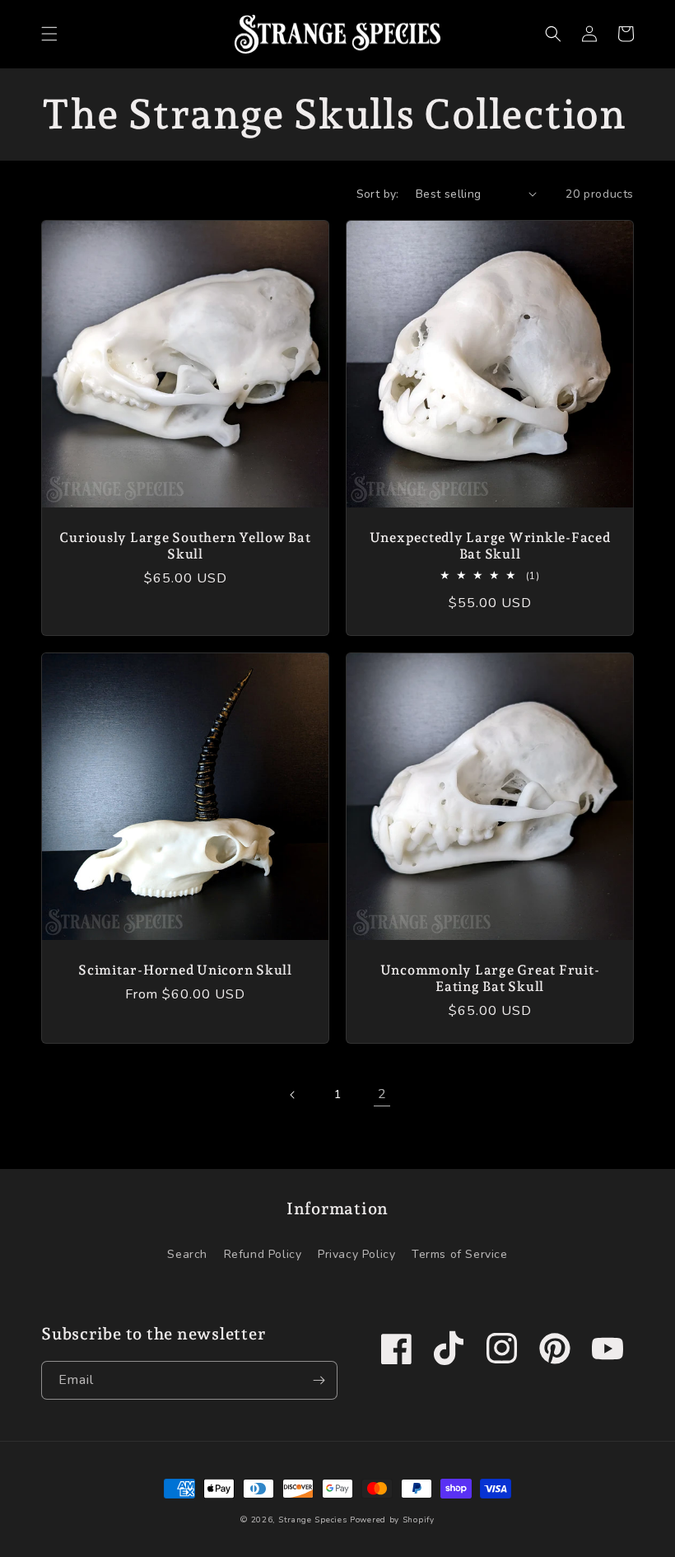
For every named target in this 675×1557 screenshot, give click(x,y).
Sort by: (377, 194)
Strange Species (312, 1520)
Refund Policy (263, 1254)
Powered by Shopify (392, 1520)
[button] (49, 34)
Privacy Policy (356, 1254)
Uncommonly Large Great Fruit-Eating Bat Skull (490, 978)
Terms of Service (460, 1254)
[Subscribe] (318, 1380)
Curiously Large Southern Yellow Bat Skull (184, 546)
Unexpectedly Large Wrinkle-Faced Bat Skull (490, 546)
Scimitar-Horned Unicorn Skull (185, 970)
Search (187, 1254)
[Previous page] (293, 1095)
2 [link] (382, 1094)
